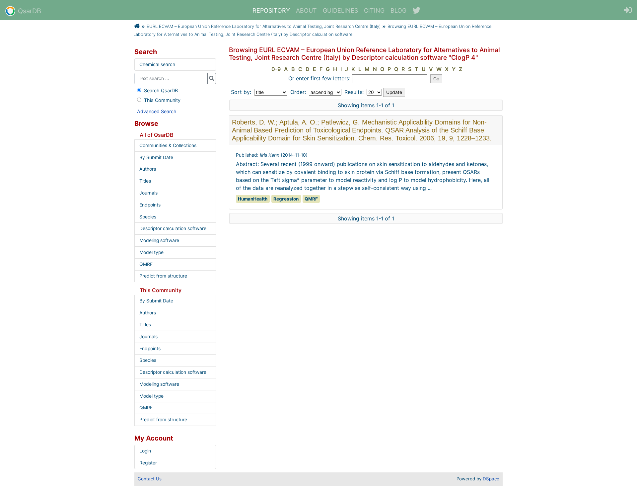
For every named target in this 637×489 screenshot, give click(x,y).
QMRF (146, 264)
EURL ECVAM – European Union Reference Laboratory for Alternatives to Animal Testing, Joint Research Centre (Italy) (264, 26)
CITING (374, 10)
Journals (148, 193)
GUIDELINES (340, 10)
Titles (145, 181)
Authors (147, 169)
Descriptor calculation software (172, 228)
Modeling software (159, 240)
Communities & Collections (167, 145)
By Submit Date (156, 157)
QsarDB (29, 11)
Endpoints (150, 204)
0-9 (276, 69)
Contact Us (150, 478)
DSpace (491, 478)
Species (147, 216)
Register (148, 462)
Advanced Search (157, 111)
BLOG (398, 10)
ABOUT (306, 10)
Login (145, 450)
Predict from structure (163, 276)
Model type (151, 252)
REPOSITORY (271, 10)
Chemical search (157, 64)
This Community (162, 100)
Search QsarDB (161, 90)
